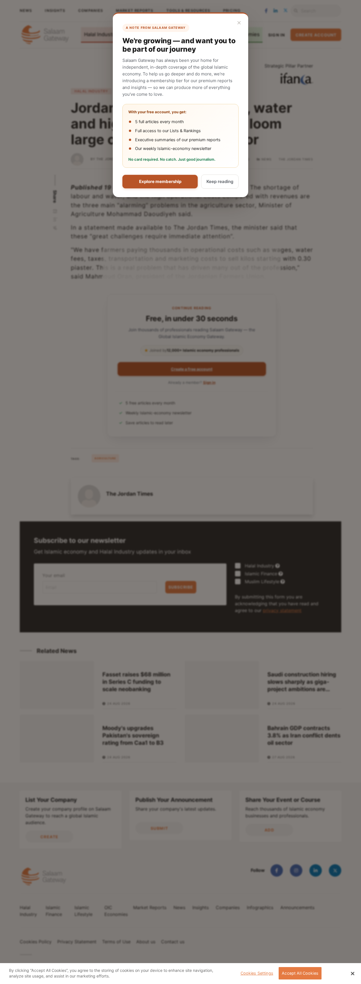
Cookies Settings (257, 973)
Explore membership (160, 181)
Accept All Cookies (300, 973)
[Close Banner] (352, 973)
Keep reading (219, 181)
